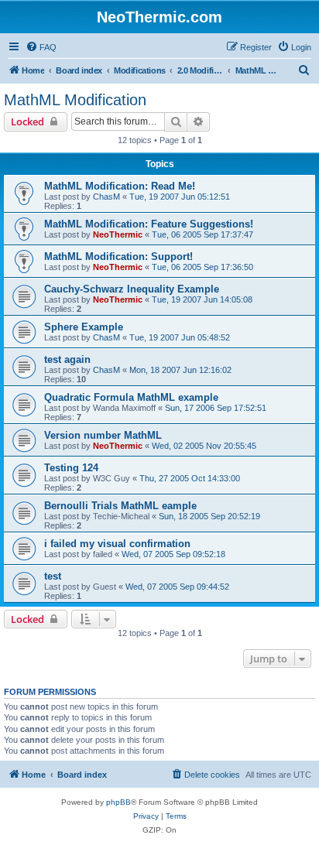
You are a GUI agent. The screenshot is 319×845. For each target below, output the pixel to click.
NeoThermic (117, 234)
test (52, 576)
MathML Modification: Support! (118, 256)
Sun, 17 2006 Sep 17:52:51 (215, 407)
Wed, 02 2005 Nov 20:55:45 (204, 445)
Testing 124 (71, 468)
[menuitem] (41, 47)
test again (67, 359)
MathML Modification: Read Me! (119, 186)
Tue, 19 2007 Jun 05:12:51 (179, 196)
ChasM (106, 196)
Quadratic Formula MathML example (131, 397)
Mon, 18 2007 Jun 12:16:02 (180, 370)
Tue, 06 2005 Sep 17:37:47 (202, 234)
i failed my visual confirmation (117, 543)
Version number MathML (103, 435)
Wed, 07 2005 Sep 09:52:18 (173, 554)
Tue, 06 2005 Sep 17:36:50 (202, 267)
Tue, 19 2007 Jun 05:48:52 (179, 337)
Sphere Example (83, 327)
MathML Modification (75, 99)
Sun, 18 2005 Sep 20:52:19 (209, 516)
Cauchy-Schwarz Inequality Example (131, 289)
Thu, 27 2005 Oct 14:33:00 (189, 478)
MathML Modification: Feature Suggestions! (148, 224)
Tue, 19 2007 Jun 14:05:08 (202, 299)
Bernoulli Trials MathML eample (120, 505)
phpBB (118, 802)
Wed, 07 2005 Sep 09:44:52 (177, 586)
